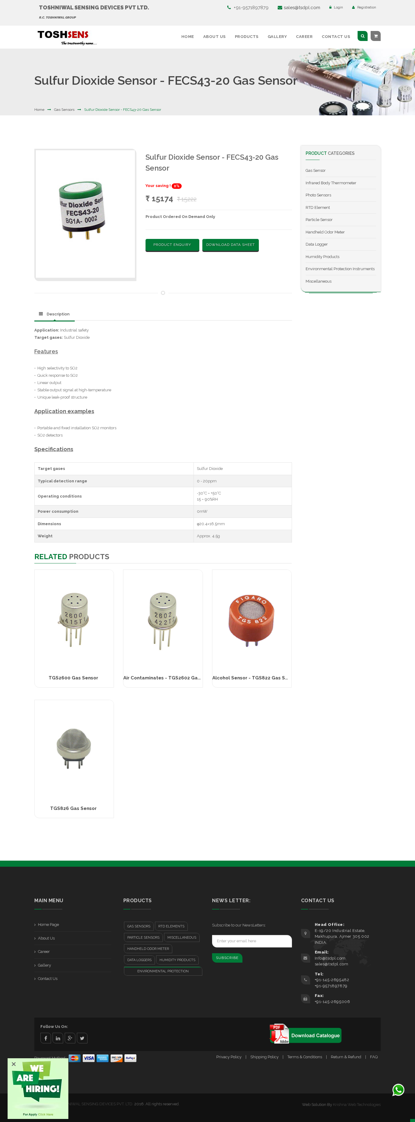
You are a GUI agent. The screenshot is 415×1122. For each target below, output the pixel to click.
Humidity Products (322, 256)
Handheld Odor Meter (325, 232)
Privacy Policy (229, 1057)
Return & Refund (346, 1057)
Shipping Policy (264, 1057)
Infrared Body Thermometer (331, 183)
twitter (82, 1038)
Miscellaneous (318, 281)
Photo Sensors (318, 195)
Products (247, 36)
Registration (366, 7)
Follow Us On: (54, 1026)
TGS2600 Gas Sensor (73, 678)
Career (304, 36)
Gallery (277, 36)
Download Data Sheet (230, 245)
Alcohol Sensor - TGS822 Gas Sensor (255, 678)
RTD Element (318, 207)
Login (338, 7)
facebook (45, 1038)
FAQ (374, 1057)
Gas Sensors (64, 109)
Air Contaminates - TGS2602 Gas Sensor (170, 678)
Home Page (48, 924)
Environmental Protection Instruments (340, 269)
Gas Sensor (316, 170)
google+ (70, 1038)
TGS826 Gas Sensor (73, 808)
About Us (214, 36)
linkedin (58, 1038)
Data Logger (317, 244)
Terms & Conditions (304, 1057)
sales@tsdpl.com (302, 7)
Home (187, 36)
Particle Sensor (319, 219)
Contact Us (336, 36)
